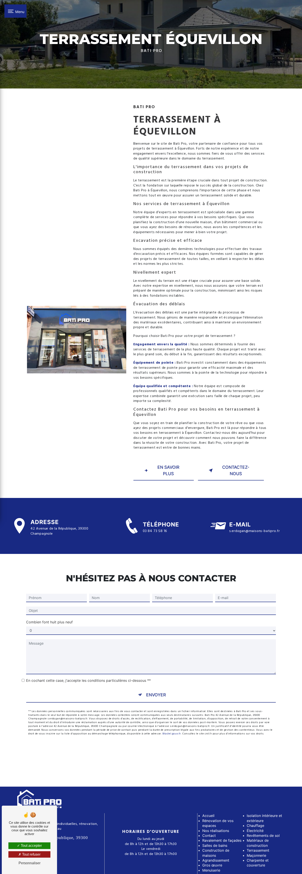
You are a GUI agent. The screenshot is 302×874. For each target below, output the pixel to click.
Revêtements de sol (263, 835)
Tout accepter (31, 845)
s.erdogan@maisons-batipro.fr (254, 531)
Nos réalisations (215, 830)
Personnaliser (29, 863)
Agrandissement (215, 860)
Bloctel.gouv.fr (171, 734)
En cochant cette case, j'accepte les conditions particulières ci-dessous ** (88, 680)
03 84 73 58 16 (155, 531)
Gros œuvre (212, 865)
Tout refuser (30, 854)
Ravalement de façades (221, 840)
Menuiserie (211, 870)
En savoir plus (168, 470)
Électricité (255, 830)
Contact (209, 835)
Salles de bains (214, 845)
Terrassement (258, 850)
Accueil (208, 815)
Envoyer (156, 694)
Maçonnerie (256, 855)
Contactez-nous (235, 470)
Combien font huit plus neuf (49, 622)
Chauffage (255, 825)
